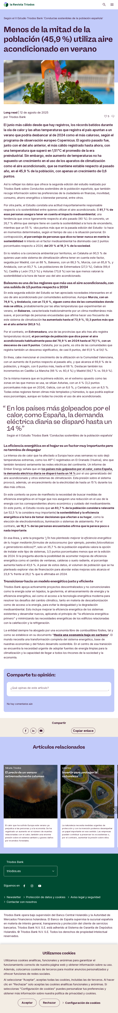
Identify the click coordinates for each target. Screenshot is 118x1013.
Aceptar (27, 1002)
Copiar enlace (83, 731)
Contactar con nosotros (22, 901)
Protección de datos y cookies (45, 897)
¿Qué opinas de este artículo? (29, 687)
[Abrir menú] (112, 4)
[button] (114, 810)
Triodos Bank (15, 862)
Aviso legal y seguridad (85, 897)
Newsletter (14, 897)
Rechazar (49, 1002)
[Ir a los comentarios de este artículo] (113, 116)
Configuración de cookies (82, 1002)
